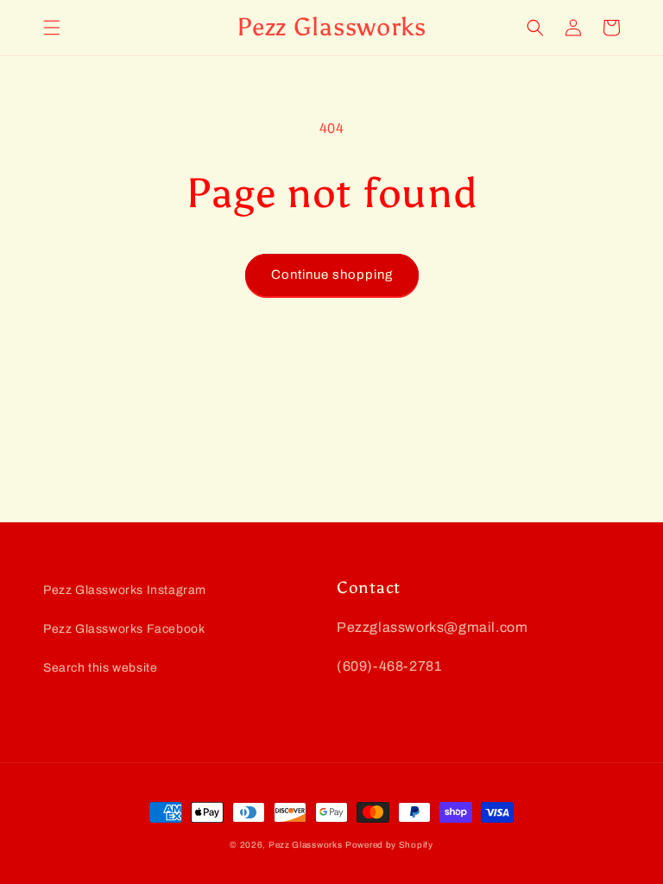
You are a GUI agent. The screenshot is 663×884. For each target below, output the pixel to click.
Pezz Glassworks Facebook (124, 628)
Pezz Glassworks (305, 844)
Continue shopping (332, 274)
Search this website (100, 667)
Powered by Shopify (389, 844)
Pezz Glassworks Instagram (124, 590)
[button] (52, 28)
